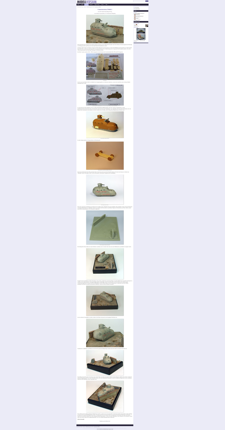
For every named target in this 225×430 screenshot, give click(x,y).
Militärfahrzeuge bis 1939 (89, 426)
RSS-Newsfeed (137, 7)
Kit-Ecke (91, 4)
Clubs (106, 4)
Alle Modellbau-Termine (137, 20)
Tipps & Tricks (97, 4)
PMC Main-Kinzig (136, 18)
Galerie (86, 4)
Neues (82, 4)
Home (78, 4)
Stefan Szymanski (142, 40)
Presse (102, 4)
